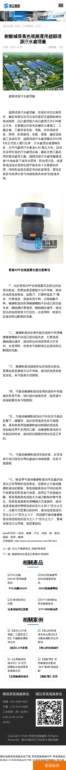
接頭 (21, 533)
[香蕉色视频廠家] (10, 5)
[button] (60, 5)
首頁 (17, 26)
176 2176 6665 (17, 765)
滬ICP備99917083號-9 (34, 739)
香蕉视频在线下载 (20, 756)
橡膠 (28, 533)
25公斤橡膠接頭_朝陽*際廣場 (28, 548)
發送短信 (52, 765)
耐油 (57, 533)
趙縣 (5, 537)
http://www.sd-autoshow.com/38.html (35, 540)
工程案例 (28, 26)
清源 (44, 533)
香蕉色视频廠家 (38, 735)
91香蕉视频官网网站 (44, 760)
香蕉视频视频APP (42, 756)
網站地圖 (53, 739)
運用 (13, 537)
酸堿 (20, 537)
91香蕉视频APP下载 (20, 760)
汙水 (36, 533)
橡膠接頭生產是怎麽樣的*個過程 (30, 554)
